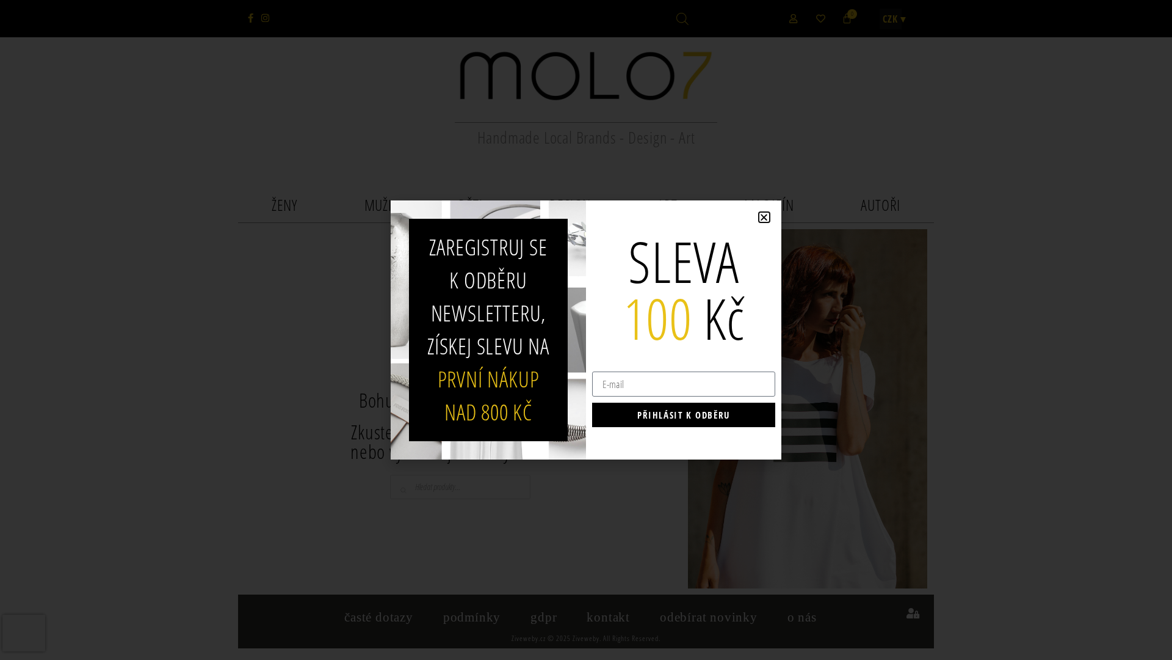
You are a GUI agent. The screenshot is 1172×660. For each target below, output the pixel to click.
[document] (586, 330)
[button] (764, 217)
